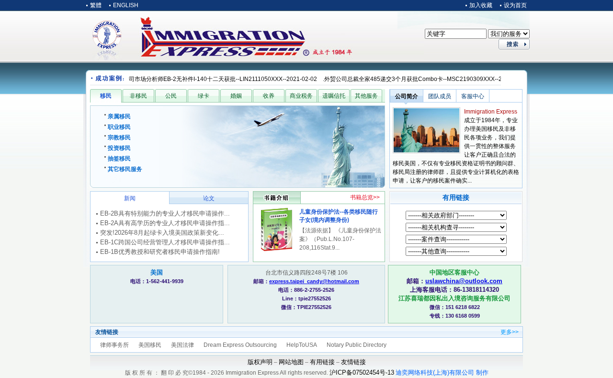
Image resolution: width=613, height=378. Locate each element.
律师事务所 (114, 345)
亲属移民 (119, 116)
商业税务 (301, 95)
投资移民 (119, 148)
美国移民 (149, 345)
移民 (106, 95)
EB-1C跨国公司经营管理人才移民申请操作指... (165, 242)
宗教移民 (119, 137)
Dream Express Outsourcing (240, 345)
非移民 (138, 95)
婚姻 (236, 95)
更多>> (509, 332)
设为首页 (515, 5)
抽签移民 (119, 158)
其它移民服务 (125, 169)
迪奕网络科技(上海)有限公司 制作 (442, 372)
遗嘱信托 (333, 95)
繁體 (96, 5)
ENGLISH (125, 5)
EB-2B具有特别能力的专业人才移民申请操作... (165, 213)
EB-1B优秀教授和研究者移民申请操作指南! (160, 251)
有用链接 (456, 197)
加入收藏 (480, 5)
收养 (268, 95)
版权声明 (260, 362)
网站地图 (291, 362)
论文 (209, 198)
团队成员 (439, 96)
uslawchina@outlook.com (463, 281)
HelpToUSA (301, 345)
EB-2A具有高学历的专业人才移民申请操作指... (165, 223)
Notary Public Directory (356, 345)
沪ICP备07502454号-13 (361, 372)
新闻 (130, 198)
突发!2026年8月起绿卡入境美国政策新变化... (162, 232)
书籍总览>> (365, 197)
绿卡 (203, 95)
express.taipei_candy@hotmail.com (314, 281)
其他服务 (366, 95)
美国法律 (182, 345)
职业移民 (119, 127)
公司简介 (406, 96)
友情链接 (353, 362)
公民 (171, 95)
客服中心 (472, 96)
